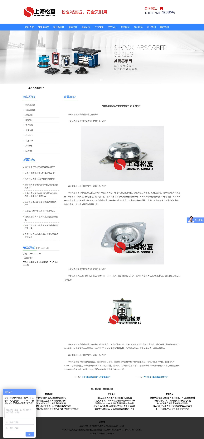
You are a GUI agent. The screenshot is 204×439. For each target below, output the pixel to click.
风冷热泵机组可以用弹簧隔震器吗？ (40, 179)
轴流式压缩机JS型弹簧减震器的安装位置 (114, 398)
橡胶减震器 (58, 27)
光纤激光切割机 (97, 426)
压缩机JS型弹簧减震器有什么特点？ (40, 211)
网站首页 (29, 27)
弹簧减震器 (43, 27)
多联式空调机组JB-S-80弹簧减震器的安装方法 (114, 409)
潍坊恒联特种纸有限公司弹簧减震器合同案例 (172, 406)
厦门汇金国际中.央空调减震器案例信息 (172, 409)
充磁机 (116, 426)
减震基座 (73, 27)
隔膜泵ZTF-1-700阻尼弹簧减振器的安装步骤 (114, 403)
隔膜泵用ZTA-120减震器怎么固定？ (40, 167)
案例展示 (125, 27)
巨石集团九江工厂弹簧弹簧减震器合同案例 (172, 400)
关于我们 (151, 27)
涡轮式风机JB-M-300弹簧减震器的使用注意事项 (114, 406)
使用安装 (112, 27)
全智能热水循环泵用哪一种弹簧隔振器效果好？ (51, 406)
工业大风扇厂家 (85, 426)
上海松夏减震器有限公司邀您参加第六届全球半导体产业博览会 (51, 409)
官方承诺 (138, 27)
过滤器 (121, 426)
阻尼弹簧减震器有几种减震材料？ (96, 377)
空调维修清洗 (109, 426)
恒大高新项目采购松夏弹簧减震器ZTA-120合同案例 (172, 398)
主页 (30, 88)
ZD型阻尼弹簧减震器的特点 (156, 377)
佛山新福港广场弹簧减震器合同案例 (172, 403)
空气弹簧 (99, 27)
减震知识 (86, 27)
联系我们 (164, 27)
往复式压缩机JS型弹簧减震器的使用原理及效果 (114, 400)
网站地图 (110, 434)
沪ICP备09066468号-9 (98, 434)
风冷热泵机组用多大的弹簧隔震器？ (40, 173)
